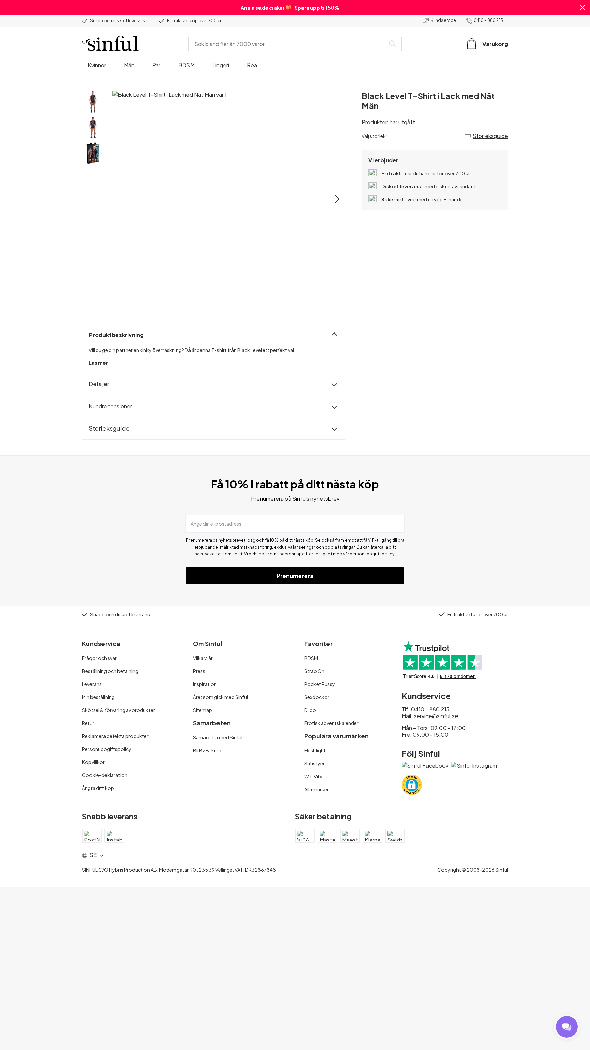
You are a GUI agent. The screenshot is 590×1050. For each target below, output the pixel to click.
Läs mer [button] (98, 362)
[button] (582, 7)
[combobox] (288, 44)
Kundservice (443, 20)
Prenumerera (295, 575)
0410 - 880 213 (488, 20)
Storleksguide (109, 428)
